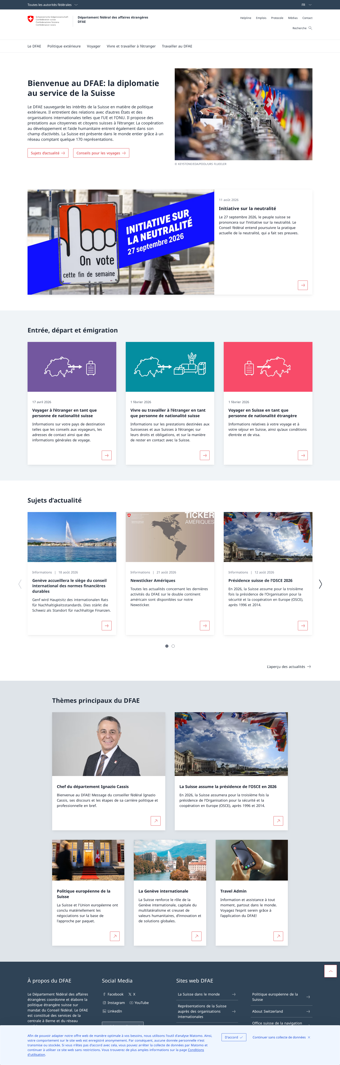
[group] (72, 573)
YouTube (142, 1002)
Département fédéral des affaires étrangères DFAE (113, 19)
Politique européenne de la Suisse (275, 997)
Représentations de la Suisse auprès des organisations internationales (202, 1011)
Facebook (116, 994)
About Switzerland (267, 1011)
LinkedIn (115, 1011)
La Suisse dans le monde (199, 994)
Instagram (116, 1002)
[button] (34, 46)
